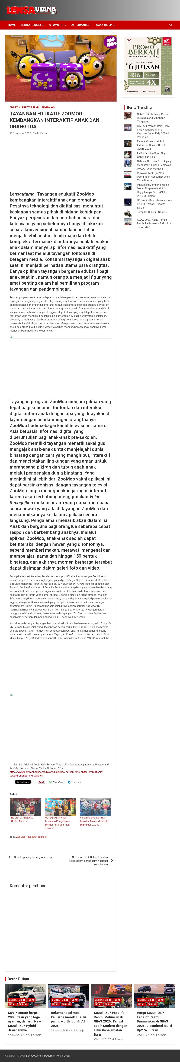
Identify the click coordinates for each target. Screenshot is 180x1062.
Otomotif (56, 25)
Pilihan (23, 1004)
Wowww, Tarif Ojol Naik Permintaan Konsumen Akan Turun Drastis (153, 176)
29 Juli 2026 (100, 1039)
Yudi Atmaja (34, 1035)
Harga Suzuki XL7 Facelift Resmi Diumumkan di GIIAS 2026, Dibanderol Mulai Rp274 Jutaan (154, 1021)
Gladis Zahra (40, 133)
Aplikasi (15, 107)
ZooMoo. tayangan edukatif (31, 836)
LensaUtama (33, 1055)
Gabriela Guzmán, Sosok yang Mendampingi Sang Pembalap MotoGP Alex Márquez (154, 165)
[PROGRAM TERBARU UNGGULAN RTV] (25, 807)
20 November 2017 (20, 133)
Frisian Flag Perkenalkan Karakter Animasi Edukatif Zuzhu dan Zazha (94, 821)
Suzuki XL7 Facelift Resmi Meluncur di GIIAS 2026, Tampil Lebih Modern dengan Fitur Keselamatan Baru (110, 1023)
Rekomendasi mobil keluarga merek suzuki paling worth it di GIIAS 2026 (68, 1019)
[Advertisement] (61, 162)
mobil (12, 1004)
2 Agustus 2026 (59, 1030)
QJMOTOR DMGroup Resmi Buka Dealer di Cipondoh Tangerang (152, 118)
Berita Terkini (31, 25)
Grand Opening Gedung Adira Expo (33, 857)
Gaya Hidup (104, 25)
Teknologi (48, 107)
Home (12, 25)
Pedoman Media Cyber (57, 1055)
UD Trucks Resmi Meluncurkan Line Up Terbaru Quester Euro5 (154, 204)
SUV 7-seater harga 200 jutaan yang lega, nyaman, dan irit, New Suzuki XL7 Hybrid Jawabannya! (24, 1021)
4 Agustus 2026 (16, 1035)
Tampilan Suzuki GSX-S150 (152, 212)
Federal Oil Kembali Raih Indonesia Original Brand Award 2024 (151, 145)
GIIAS (31, 1000)
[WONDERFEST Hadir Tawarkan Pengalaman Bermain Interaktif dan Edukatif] (60, 807)
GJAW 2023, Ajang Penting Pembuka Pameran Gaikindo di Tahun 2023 (154, 223)
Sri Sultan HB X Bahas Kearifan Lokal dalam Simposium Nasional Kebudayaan (88, 861)
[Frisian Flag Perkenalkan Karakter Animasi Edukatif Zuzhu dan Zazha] (95, 807)
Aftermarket (81, 25)
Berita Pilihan (18, 979)
